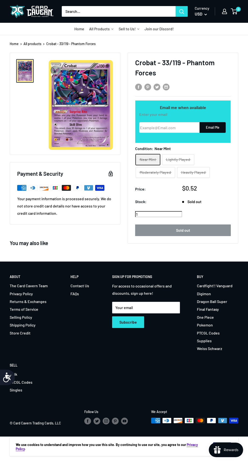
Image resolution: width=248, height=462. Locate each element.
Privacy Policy (21, 293)
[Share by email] (166, 86)
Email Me (212, 127)
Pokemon (205, 325)
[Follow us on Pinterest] (115, 421)
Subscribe (128, 322)
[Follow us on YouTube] (124, 421)
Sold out (183, 230)
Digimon (204, 293)
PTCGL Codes (208, 333)
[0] (234, 11)
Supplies (204, 340)
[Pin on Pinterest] (147, 86)
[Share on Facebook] (138, 86)
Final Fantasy (208, 309)
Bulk (13, 374)
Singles (16, 390)
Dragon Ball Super (212, 301)
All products (32, 44)
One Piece (205, 317)
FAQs (74, 293)
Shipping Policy (23, 325)
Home (14, 44)
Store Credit (20, 333)
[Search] (182, 11)
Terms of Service (24, 309)
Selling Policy (21, 317)
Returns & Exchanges (28, 301)
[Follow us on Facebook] (87, 421)
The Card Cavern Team (29, 285)
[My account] (224, 11)
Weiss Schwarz (209, 348)
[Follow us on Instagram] (106, 421)
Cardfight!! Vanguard (214, 285)
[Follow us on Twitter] (96, 421)
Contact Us (79, 285)
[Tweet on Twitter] (157, 86)
